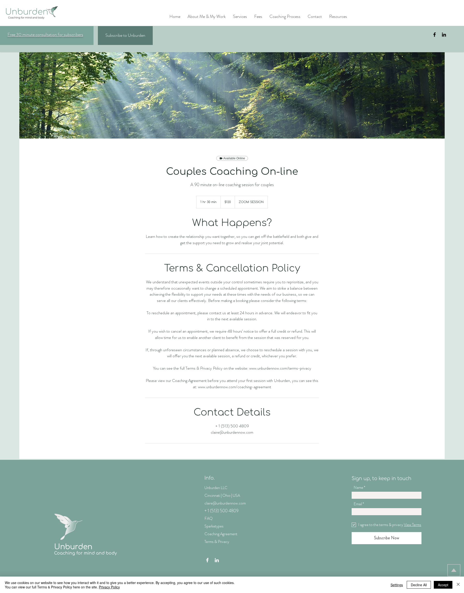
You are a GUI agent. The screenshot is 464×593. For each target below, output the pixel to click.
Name (358, 488)
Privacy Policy (109, 587)
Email (358, 504)
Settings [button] (397, 584)
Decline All (419, 584)
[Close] (458, 584)
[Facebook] (434, 34)
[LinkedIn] (444, 34)
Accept (443, 584)
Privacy (223, 541)
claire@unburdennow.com (225, 503)
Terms (209, 541)
